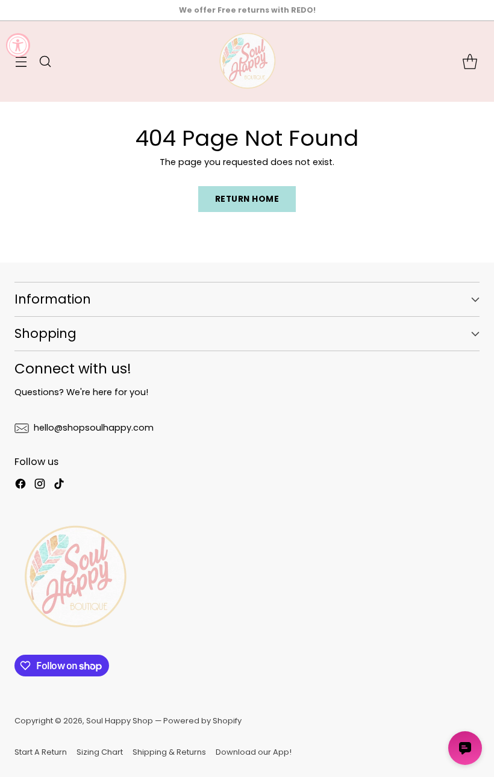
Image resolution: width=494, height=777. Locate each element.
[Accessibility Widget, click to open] (18, 45)
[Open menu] (20, 61)
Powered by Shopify (202, 720)
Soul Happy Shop (119, 720)
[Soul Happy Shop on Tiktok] (59, 485)
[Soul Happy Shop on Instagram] (40, 485)
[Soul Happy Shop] (247, 61)
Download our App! (254, 752)
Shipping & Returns (169, 752)
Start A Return (40, 752)
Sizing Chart (100, 752)
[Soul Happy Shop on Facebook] (20, 485)
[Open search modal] (45, 61)
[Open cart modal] (469, 61)
